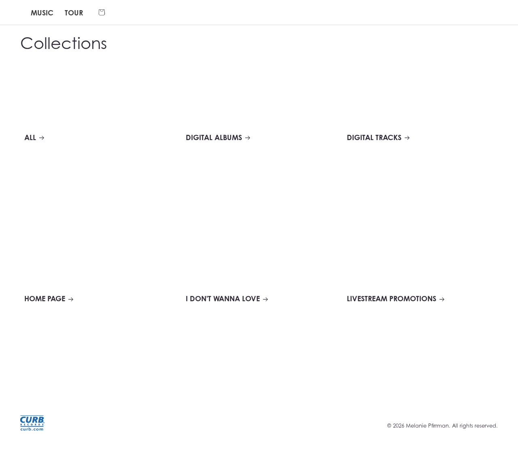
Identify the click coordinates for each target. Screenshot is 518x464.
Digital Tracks (374, 137)
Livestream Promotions (391, 298)
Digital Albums (214, 137)
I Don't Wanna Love (223, 298)
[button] (102, 12)
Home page (44, 298)
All (30, 137)
